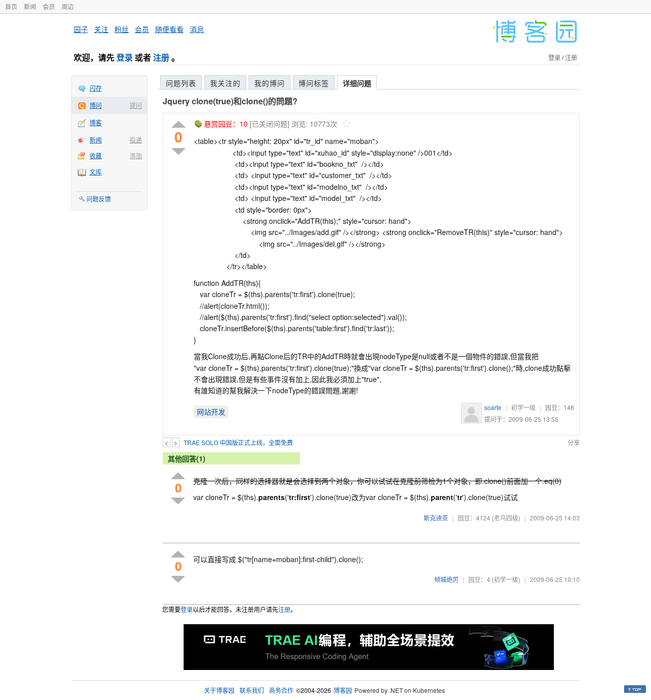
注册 (161, 57)
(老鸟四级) (506, 517)
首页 (11, 6)
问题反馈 (98, 198)
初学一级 (523, 407)
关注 (101, 29)
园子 (81, 29)
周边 (68, 6)
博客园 (343, 690)
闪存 (96, 87)
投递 (136, 139)
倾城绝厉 (446, 579)
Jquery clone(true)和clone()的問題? (230, 101)
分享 (574, 442)
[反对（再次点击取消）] (178, 151)
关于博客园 (219, 690)
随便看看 (169, 29)
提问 (136, 105)
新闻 (30, 6)
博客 (96, 122)
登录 (124, 57)
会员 (49, 6)
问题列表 (181, 83)
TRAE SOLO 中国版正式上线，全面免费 (238, 442)
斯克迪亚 (436, 517)
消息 (197, 29)
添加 (136, 155)
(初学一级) (506, 579)
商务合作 (281, 690)
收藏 (96, 155)
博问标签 (314, 83)
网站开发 (211, 411)
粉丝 (121, 29)
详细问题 (357, 83)
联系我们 (252, 690)
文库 (96, 171)
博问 (96, 105)
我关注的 (225, 83)
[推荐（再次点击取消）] (178, 125)
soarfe (492, 407)
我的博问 (269, 83)
